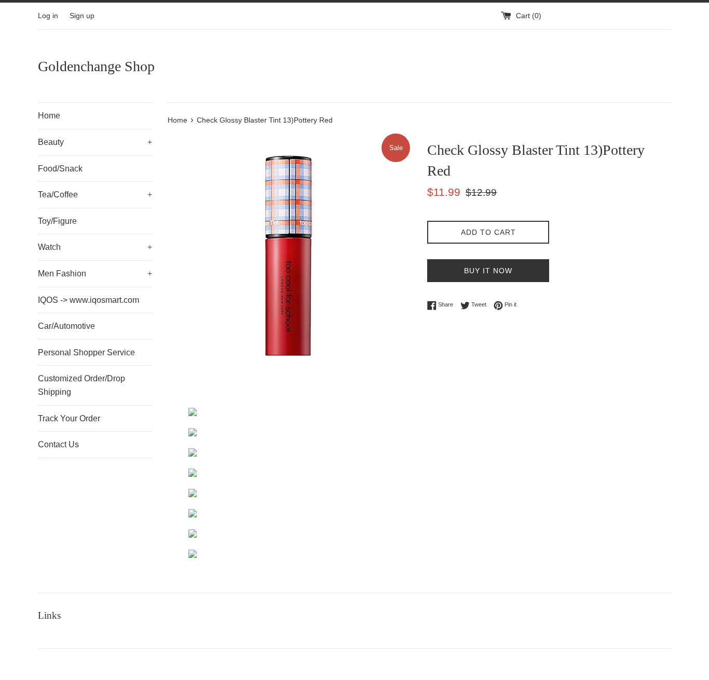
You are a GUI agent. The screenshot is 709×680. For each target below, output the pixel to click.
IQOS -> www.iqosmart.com (88, 300)
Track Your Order (69, 418)
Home (49, 115)
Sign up (82, 16)
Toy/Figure (57, 221)
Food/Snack (60, 168)
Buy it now (488, 270)
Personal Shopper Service (86, 352)
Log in (48, 16)
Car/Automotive (66, 326)
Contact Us (58, 444)
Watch (95, 247)
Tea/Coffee (95, 194)
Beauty (95, 142)
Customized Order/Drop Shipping (81, 385)
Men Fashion (95, 273)
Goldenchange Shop (96, 66)
